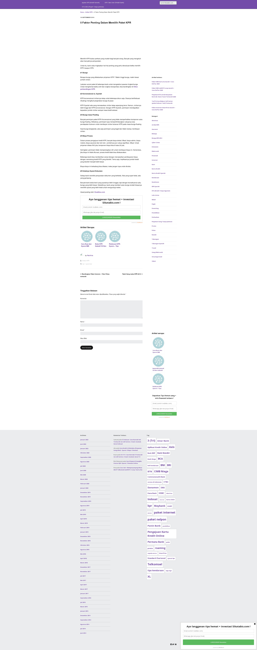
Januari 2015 (84, 611)
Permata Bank (156, 541)
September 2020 (85, 457)
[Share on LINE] (254, 175)
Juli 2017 (83, 576)
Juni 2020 (83, 470)
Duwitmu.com (99, 192)
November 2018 (85, 541)
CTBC (166, 482)
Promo (154, 226)
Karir (153, 164)
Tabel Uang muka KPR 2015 (131, 274)
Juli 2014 (83, 629)
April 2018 (83, 558)
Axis (171, 447)
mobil (169, 506)
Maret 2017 (84, 589)
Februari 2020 (84, 484)
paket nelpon (157, 519)
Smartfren (163, 553)
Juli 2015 (83, 602)
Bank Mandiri (163, 453)
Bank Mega (152, 459)
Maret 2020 (84, 479)
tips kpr (169, 571)
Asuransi (155, 129)
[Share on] (254, 182)
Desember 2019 (85, 492)
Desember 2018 (85, 536)
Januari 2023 (84, 440)
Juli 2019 (83, 510)
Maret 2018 (84, 563)
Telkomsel (155, 564)
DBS (163, 487)
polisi (168, 542)
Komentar (83, 298)
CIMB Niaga (161, 471)
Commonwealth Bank (156, 477)
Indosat (153, 499)
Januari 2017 (84, 593)
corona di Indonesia (155, 482)
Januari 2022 (84, 448)
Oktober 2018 (84, 545)
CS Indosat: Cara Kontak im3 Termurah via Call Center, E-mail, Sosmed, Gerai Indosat (127, 442)
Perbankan (155, 217)
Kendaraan (155, 178)
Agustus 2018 (84, 549)
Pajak (153, 204)
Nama (82, 322)
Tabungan (155, 239)
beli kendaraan (153, 465)
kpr (84, 264)
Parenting (155, 208)
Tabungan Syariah (158, 243)
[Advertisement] (111, 41)
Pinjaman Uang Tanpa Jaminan (162, 221)
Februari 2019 (84, 527)
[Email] (176, 644)
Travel (154, 248)
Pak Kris (90, 255)
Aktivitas (155, 120)
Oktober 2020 (84, 453)
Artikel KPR (88, 12)
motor (150, 513)
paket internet (164, 512)
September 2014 (85, 620)
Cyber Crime (156, 142)
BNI (163, 465)
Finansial (155, 156)
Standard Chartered (156, 558)
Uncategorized (157, 257)
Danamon (153, 487)
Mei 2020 (83, 475)
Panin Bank (154, 525)
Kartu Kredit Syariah (158, 173)
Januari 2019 (84, 532)
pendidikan (166, 526)
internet (162, 499)
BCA (160, 458)
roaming (160, 548)
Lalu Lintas (155, 195)
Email (82, 330)
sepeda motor (152, 553)
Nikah (154, 200)
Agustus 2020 (84, 462)
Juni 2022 (83, 444)
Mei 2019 (83, 514)
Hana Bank (152, 493)
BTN (150, 471)
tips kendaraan (156, 570)
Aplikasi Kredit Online (157, 447)
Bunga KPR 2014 (157, 138)
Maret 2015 (84, 607)
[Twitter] (173, 644)
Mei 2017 (83, 580)
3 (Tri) (151, 440)
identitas (169, 493)
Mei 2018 (83, 554)
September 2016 (85, 598)
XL (149, 576)
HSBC (161, 493)
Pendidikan (155, 213)
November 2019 (85, 497)
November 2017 (85, 571)
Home (82, 12)
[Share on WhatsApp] (254, 179)
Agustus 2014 (84, 624)
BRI (169, 465)
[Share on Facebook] (254, 164)
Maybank (159, 505)
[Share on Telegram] (254, 171)
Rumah (154, 235)
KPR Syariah (156, 186)
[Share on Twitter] (254, 168)
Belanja (154, 134)
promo (150, 548)
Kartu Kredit (156, 169)
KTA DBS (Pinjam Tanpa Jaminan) (93, 7)
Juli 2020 (83, 466)
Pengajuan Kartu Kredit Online (158, 534)
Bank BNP (151, 453)
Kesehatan (155, 182)
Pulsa (153, 230)
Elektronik (155, 151)
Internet (155, 160)
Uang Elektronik (157, 252)
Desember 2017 (85, 567)
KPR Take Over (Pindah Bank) (114, 3)
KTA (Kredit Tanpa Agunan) (161, 191)
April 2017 (83, 585)
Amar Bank (163, 440)
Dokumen (155, 147)
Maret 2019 (84, 523)
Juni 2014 (83, 633)
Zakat (154, 261)
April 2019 (83, 519)
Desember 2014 (85, 615)
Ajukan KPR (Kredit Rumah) (91, 3)
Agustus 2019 (84, 505)
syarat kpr (89, 264)
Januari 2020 (84, 488)
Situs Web (83, 338)
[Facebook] (171, 644)
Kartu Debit (170, 500)
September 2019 (85, 501)
